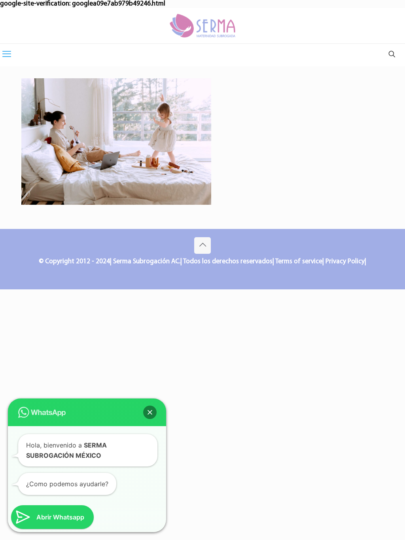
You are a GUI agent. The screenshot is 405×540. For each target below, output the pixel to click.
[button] (150, 412)
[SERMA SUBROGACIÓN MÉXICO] (202, 25)
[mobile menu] (6, 55)
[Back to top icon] (202, 245)
